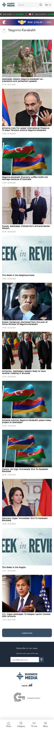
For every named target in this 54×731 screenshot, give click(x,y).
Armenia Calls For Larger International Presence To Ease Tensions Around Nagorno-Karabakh (25, 129)
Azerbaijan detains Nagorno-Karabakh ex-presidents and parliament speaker (22, 80)
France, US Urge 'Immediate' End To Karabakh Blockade (25, 470)
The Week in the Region (14, 567)
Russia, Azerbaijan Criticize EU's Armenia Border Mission (26, 227)
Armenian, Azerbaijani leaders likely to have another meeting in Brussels (24, 372)
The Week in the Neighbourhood (18, 275)
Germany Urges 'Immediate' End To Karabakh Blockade (25, 519)
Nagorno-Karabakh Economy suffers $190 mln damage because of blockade (25, 178)
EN (46, 4)
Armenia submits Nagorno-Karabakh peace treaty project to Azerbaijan (26, 421)
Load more (27, 632)
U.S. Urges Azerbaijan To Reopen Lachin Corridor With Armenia (26, 615)
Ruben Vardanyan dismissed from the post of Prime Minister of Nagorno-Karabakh (24, 323)
